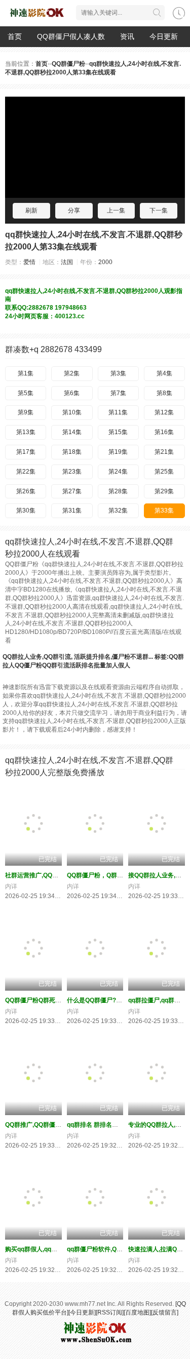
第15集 (118, 432)
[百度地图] (137, 1312)
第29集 (164, 491)
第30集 (25, 510)
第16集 (164, 432)
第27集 (72, 491)
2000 (105, 262)
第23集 (72, 471)
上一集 (116, 210)
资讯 (127, 36)
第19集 (118, 451)
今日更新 (163, 36)
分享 (74, 210)
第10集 (72, 412)
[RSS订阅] (110, 1312)
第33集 (164, 510)
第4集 (164, 373)
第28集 (118, 491)
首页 (15, 36)
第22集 (25, 471)
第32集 (118, 510)
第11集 (118, 412)
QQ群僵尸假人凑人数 (71, 36)
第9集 (25, 412)
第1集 (25, 373)
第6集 (72, 393)
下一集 (158, 210)
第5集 (25, 393)
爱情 (29, 262)
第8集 (164, 393)
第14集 (72, 432)
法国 (67, 262)
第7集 (118, 393)
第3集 (118, 373)
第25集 (164, 471)
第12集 (164, 412)
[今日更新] (82, 1312)
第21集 (164, 451)
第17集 (25, 451)
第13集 (25, 432)
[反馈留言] (164, 1312)
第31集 (72, 510)
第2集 (72, 373)
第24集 (118, 471)
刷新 (31, 210)
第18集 (72, 451)
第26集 (25, 491)
